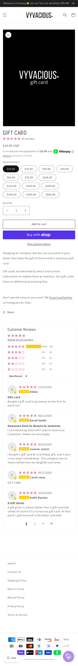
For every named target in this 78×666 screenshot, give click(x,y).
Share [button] (10, 312)
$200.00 (50, 186)
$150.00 (31, 186)
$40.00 (46, 169)
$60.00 (11, 177)
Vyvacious (34, 659)
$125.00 (11, 186)
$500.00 (50, 194)
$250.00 (12, 194)
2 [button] (35, 523)
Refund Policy (16, 597)
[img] (28, 387)
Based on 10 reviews (20, 339)
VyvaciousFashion (60, 297)
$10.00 (11, 169)
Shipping (7, 155)
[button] (5, 15)
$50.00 (64, 169)
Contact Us (14, 572)
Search (12, 563)
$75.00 (29, 177)
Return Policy (16, 589)
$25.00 (29, 169)
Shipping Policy (17, 580)
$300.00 (31, 194)
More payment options (39, 243)
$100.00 (47, 177)
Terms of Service (17, 614)
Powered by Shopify (46, 659)
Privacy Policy (16, 606)
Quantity (7, 203)
